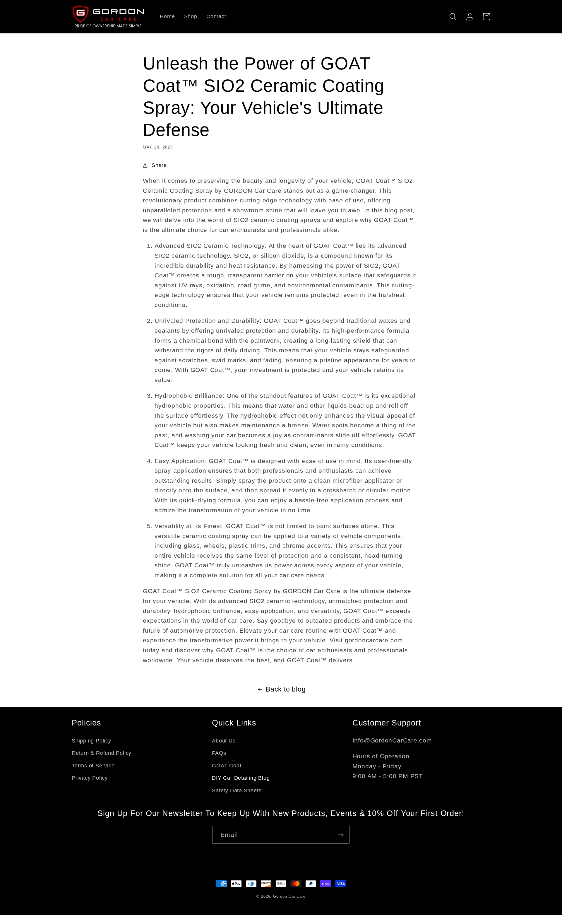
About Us (223, 741)
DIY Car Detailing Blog (241, 778)
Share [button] (159, 165)
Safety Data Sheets (236, 790)
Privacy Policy (90, 778)
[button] (453, 16)
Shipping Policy (91, 741)
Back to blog (286, 689)
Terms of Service (93, 766)
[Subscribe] (341, 835)
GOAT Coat (226, 766)
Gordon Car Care (289, 896)
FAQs (219, 753)
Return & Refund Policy (101, 753)
